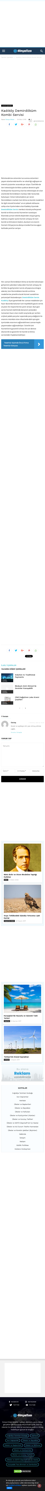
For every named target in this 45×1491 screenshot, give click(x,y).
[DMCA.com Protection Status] (23, 1472)
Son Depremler (22, 1097)
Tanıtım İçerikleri (7, 57)
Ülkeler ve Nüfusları (22, 1112)
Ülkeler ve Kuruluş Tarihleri (22, 1119)
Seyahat (7, 1021)
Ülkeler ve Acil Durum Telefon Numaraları (22, 1127)
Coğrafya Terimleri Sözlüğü (22, 1093)
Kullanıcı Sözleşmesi (22, 1149)
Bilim (6, 879)
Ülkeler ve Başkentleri (22, 1104)
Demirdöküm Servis (9, 209)
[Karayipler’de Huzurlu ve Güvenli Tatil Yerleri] (22, 999)
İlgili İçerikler (8, 665)
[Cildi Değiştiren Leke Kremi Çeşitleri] (7, 700)
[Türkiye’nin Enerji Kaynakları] (22, 1040)
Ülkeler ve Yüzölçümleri (22, 1450)
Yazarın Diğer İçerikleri (13, 669)
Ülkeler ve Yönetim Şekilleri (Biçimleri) (22, 1130)
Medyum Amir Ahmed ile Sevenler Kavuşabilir (25, 687)
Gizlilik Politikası (22, 1145)
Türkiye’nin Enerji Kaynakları (16, 1057)
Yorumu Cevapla (16, 732)
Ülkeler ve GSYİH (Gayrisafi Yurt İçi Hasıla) (22, 1123)
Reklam (22, 1141)
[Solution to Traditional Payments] (7, 677)
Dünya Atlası (10, 119)
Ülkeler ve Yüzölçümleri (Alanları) (22, 1115)
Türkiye (7, 1059)
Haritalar (22, 1100)
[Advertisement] (22, 23)
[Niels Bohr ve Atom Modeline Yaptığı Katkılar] (22, 858)
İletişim (22, 1138)
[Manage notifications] (39, 1486)
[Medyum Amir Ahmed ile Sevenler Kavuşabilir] (7, 689)
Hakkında (22, 1134)
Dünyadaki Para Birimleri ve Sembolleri (22, 1464)
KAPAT (9, 1488)
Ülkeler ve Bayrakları (22, 1108)
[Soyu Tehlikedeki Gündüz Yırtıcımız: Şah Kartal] (22, 899)
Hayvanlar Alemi (9, 921)
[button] (41, 50)
